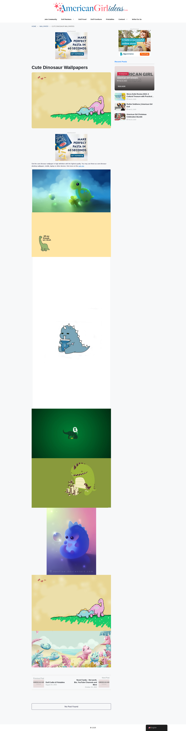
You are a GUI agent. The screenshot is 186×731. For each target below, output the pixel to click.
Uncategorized (123, 74)
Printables (110, 19)
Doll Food (82, 19)
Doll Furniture (96, 19)
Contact (122, 19)
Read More (121, 86)
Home (34, 26)
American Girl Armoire (127, 78)
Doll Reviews (66, 19)
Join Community (50, 19)
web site (81, 166)
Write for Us (137, 19)
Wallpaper (44, 26)
